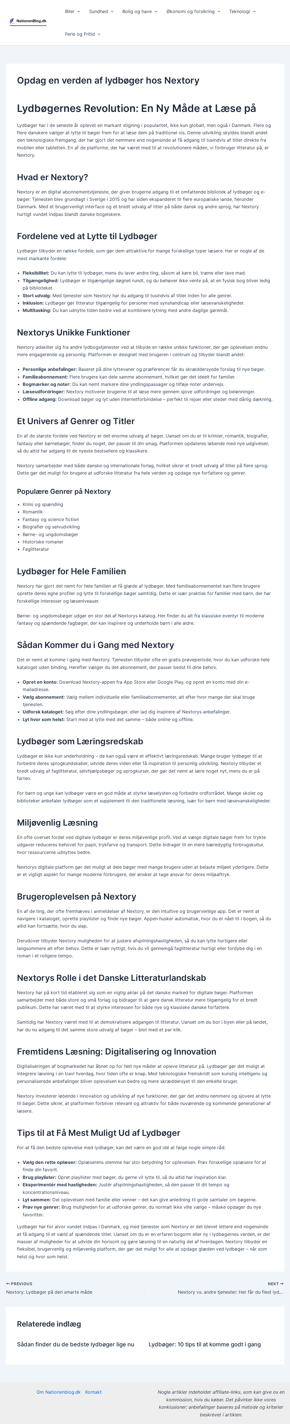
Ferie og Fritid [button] (80, 34)
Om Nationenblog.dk (59, 1392)
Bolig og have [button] (137, 11)
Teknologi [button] (239, 11)
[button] (77, 11)
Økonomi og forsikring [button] (191, 11)
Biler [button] (69, 11)
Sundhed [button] (98, 11)
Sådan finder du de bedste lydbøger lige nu (75, 1344)
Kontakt (93, 1392)
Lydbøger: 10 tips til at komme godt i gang (205, 1344)
